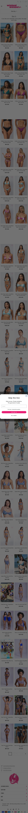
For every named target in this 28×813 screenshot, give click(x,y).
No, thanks (14, 415)
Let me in (14, 412)
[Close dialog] (26, 396)
